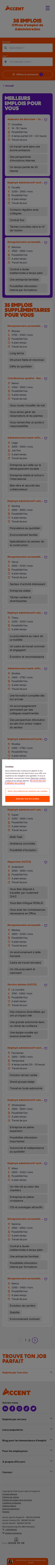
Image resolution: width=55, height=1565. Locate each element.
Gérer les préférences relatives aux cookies (27, 791)
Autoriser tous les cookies (27, 799)
